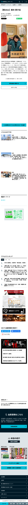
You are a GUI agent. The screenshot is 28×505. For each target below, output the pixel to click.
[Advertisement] (14, 106)
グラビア (3, 5)
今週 (6, 259)
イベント (9, 4)
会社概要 (3, 477)
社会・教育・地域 (20, 503)
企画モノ (15, 4)
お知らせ (3, 400)
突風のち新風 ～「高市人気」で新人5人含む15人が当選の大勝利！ (19, 138)
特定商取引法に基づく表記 (6, 487)
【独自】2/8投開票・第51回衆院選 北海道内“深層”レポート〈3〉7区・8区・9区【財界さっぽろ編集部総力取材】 (19, 157)
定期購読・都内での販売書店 (14, 468)
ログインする (14, 87)
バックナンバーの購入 (14, 463)
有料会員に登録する (14, 83)
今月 (9, 259)
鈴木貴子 (3, 200)
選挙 (13, 135)
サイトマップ (4, 497)
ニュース (4, 503)
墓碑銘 (20, 4)
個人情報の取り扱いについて (7, 483)
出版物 (2, 480)
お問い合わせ (4, 494)
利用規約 (3, 490)
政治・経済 (12, 503)
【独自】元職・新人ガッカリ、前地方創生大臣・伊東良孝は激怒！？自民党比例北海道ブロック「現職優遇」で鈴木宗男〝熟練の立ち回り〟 (19, 176)
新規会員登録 (14, 426)
